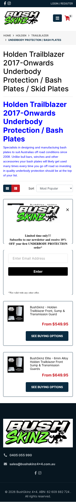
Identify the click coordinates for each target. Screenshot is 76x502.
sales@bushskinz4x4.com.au (32, 464)
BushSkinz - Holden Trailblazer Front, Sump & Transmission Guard (47, 310)
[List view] (15, 188)
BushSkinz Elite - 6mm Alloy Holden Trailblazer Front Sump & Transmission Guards (49, 363)
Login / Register (62, 3)
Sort (31, 188)
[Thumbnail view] (7, 188)
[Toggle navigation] (57, 18)
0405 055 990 (21, 455)
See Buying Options (47, 336)
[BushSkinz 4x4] (22, 18)
